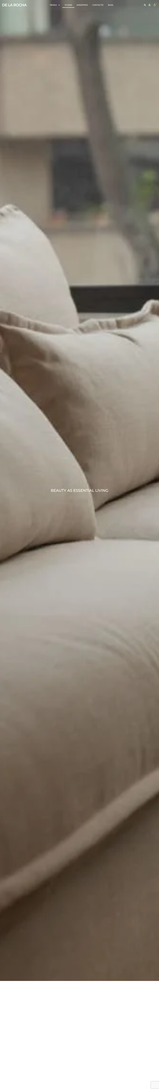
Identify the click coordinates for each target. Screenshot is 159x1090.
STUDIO (68, 5)
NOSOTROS (82, 5)
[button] (145, 5)
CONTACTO (97, 5)
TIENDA (53, 5)
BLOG (110, 5)
